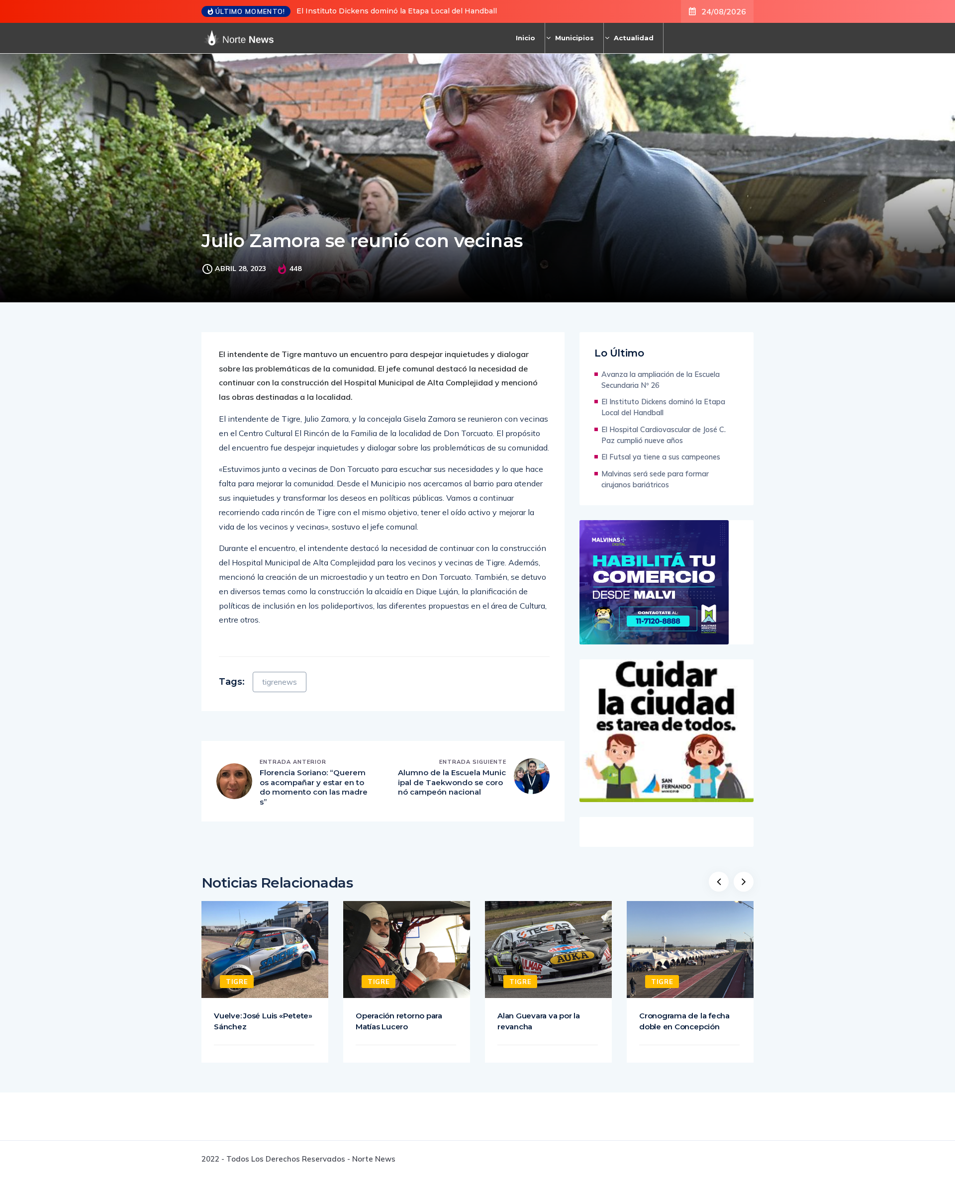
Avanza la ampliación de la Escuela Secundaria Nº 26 (660, 379)
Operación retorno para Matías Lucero (399, 1021)
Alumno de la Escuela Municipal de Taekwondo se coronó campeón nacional (452, 782)
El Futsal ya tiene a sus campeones (660, 456)
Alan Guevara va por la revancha (538, 1021)
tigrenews (279, 682)
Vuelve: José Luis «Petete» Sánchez (263, 1021)
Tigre (237, 982)
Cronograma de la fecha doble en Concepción (684, 1021)
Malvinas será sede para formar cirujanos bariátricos (655, 479)
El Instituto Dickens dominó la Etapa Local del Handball (396, 10)
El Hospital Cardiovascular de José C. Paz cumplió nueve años (663, 435)
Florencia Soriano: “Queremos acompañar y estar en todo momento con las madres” (314, 787)
